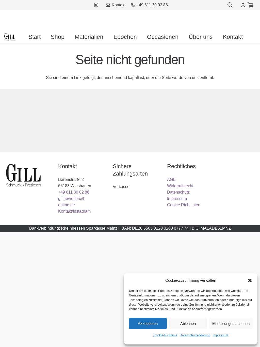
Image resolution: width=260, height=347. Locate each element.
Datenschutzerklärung (195, 335)
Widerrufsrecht (180, 186)
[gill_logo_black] (10, 37)
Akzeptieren (148, 323)
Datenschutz (178, 192)
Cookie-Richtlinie (165, 335)
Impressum (220, 335)
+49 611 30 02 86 (73, 192)
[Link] (243, 5)
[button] (249, 280)
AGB (171, 179)
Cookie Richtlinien (183, 205)
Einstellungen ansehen (231, 323)
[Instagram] (96, 5)
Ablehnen (188, 323)
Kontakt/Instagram (74, 211)
